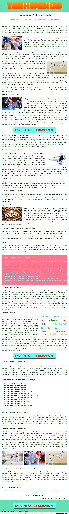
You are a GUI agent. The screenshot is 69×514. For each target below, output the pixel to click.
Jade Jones (55, 251)
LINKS (48, 11)
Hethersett (49, 473)
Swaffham (38, 475)
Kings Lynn (37, 477)
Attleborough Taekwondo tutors (13, 291)
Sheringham (46, 477)
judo (30, 419)
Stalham (55, 479)
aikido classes (49, 421)
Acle (6, 481)
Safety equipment (8, 182)
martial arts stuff (40, 303)
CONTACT (58, 11)
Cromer (22, 473)
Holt (10, 473)
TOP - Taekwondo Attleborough (12, 487)
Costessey (58, 473)
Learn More (60, 513)
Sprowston (29, 475)
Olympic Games (24, 65)
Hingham (12, 481)
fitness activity (24, 34)
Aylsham (64, 472)
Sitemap (2, 501)
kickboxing (60, 418)
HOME (44, 11)
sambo (28, 421)
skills (27, 87)
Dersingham (28, 477)
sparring (30, 238)
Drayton (24, 479)
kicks (33, 58)
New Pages (8, 501)
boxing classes (49, 423)
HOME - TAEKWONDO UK (34, 495)
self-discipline (29, 82)
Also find (5, 365)
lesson (64, 98)
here (28, 376)
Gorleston (13, 475)
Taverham (46, 475)
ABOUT (53, 11)
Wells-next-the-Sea (35, 479)
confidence (25, 32)
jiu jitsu (37, 418)
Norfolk (64, 303)
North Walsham (23, 481)
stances (51, 107)
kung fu (4, 425)
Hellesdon (63, 475)
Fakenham (11, 477)
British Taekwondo (8, 115)
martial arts (51, 51)
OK (66, 513)
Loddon (15, 473)
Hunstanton (47, 479)
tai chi (4, 423)
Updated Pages (14, 501)
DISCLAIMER (64, 11)
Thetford (55, 475)
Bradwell (34, 473)
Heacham (21, 475)
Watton (64, 477)
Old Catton (19, 477)
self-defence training (16, 300)
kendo (14, 419)
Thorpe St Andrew (53, 472)
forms (53, 196)
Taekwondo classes (29, 44)
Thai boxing (25, 423)
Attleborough (54, 135)
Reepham (4, 477)
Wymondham (5, 479)
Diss (27, 473)
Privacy (66, 501)
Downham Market (15, 479)
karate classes (7, 421)
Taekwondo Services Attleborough (18, 380)
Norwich (41, 473)
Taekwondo (5, 28)
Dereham (4, 473)
